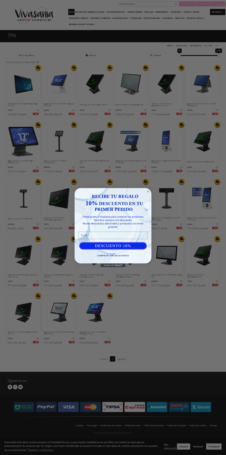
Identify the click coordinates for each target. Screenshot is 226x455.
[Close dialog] (148, 191)
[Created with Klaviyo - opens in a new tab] (113, 265)
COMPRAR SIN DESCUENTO (113, 256)
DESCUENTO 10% (113, 246)
